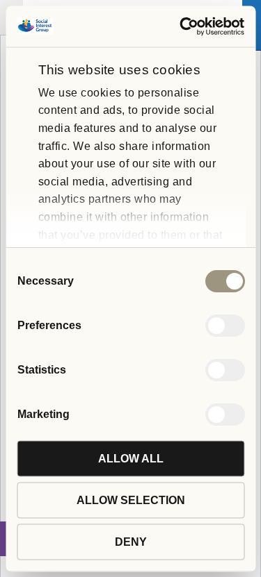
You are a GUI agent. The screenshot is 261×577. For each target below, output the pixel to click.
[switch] (224, 325)
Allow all (131, 458)
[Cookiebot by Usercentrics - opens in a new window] (185, 26)
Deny (131, 541)
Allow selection (131, 499)
